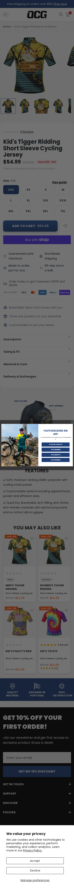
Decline (35, 871)
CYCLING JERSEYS (55, 444)
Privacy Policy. (32, 850)
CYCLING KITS (55, 455)
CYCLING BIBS (55, 449)
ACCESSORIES (55, 460)
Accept (35, 861)
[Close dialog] (72, 421)
